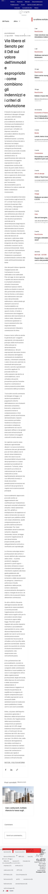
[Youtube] (41, 860)
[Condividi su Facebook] (6, 770)
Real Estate (39, 31)
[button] (12, 1)
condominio (28, 879)
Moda (37, 133)
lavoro (17, 861)
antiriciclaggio (10, 888)
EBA (7, 861)
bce (31, 856)
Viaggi (37, 194)
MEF (22, 856)
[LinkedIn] (44, 860)
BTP (20, 870)
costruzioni (9, 870)
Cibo (36, 214)
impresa (8, 865)
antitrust (19, 865)
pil (18, 879)
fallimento (8, 884)
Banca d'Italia (10, 856)
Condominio (39, 153)
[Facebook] (37, 860)
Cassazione (20, 852)
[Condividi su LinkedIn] (11, 770)
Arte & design (39, 173)
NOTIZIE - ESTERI (40, 255)
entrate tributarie (22, 884)
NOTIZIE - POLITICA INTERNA (15, 762)
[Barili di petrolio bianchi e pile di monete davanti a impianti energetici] (18, 795)
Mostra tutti (21, 782)
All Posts (5, 21)
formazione (9, 879)
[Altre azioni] (24, 34)
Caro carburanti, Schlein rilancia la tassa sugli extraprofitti (16, 809)
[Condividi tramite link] (17, 770)
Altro (16, 21)
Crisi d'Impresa (22, 874)
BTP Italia (9, 874)
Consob (27, 861)
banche (8, 852)
